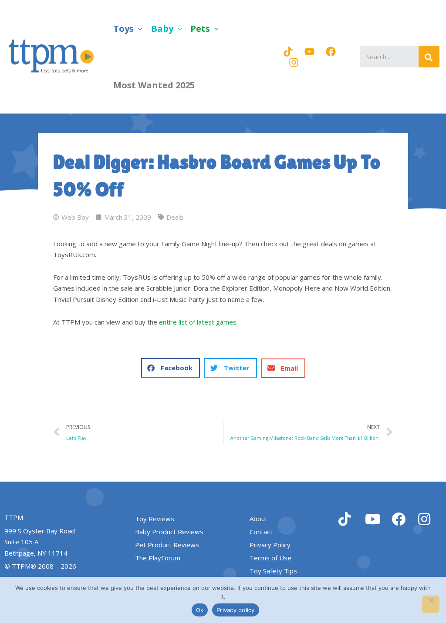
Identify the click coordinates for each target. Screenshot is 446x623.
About (258, 518)
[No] (430, 604)
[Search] (429, 56)
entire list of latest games (198, 322)
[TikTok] (288, 52)
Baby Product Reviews (169, 531)
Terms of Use (270, 557)
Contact (261, 531)
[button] (138, 28)
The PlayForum (157, 557)
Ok (200, 609)
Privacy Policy (270, 544)
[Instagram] (294, 62)
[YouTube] (309, 52)
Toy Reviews (154, 518)
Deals (174, 217)
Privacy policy (235, 609)
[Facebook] (331, 52)
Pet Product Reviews (167, 544)
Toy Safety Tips (273, 570)
